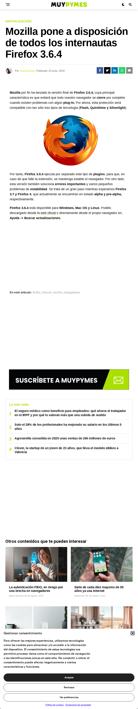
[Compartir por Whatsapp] (122, 70)
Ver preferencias (69, 697)
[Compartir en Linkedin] (114, 70)
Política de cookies (54, 705)
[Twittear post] (107, 70)
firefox (36, 292)
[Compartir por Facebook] (100, 70)
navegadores (71, 292)
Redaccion (79, 596)
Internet (46, 292)
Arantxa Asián (28, 70)
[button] (132, 633)
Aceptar (69, 677)
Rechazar (69, 687)
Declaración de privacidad (78, 705)
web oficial (48, 213)
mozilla (57, 292)
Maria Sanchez (16, 596)
